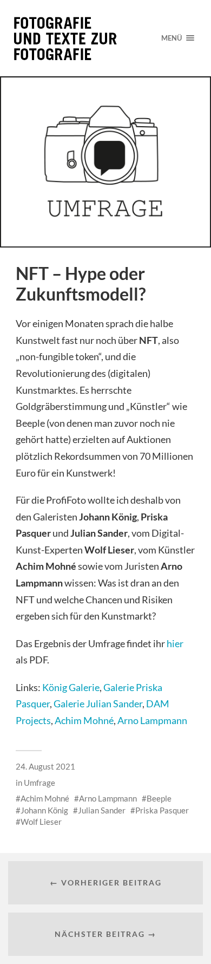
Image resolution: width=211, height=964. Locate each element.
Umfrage (39, 782)
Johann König (44, 810)
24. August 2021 (45, 766)
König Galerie (71, 687)
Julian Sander (102, 810)
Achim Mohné (84, 720)
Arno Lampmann (152, 720)
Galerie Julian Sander (98, 703)
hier (175, 643)
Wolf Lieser (41, 821)
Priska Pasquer (162, 810)
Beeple (159, 798)
